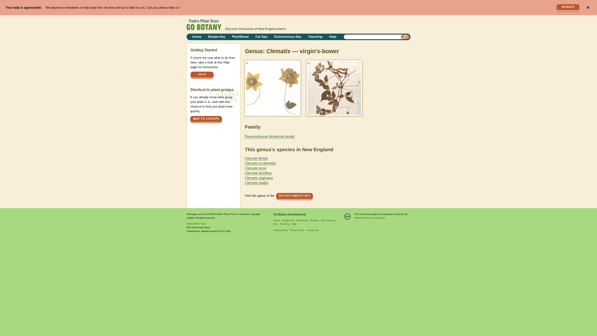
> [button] (247, 63)
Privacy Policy (281, 230)
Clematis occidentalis (260, 163)
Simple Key (216, 37)
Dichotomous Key (287, 37)
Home (196, 37)
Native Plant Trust (196, 223)
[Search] (405, 37)
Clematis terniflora (258, 173)
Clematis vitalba (256, 183)
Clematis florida (256, 158)
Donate (568, 7)
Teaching (315, 37)
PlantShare (240, 37)
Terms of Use (297, 230)
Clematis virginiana (259, 178)
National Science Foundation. (370, 218)
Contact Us (312, 230)
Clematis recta (255, 168)
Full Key (261, 37)
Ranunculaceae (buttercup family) (270, 136)
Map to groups (206, 118)
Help (332, 37)
